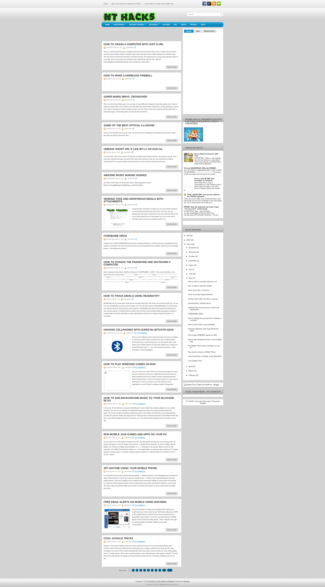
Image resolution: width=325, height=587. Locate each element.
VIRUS (203, 25)
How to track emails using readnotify (132, 296)
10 (164, 570)
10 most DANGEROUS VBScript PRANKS (200, 168)
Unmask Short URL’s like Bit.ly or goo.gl (133, 149)
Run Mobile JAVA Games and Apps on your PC (135, 434)
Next (170, 570)
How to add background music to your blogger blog (139, 399)
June (191, 274)
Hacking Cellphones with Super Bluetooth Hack (139, 329)
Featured (154, 24)
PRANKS (193, 25)
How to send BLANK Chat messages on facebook (204, 179)
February (192, 375)
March (191, 371)
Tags (198, 31)
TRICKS (183, 25)
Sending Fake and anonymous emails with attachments (133, 200)
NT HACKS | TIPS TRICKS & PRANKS (161, 581)
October (192, 256)
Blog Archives (209, 31)
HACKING (166, 25)
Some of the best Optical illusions (129, 125)
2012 (189, 240)
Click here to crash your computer (159, 4)
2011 (189, 244)
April (190, 366)
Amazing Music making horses (125, 175)
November (193, 252)
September (193, 261)
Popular (189, 31)
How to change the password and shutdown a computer (137, 263)
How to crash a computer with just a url (134, 44)
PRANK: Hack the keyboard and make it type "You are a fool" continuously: (201, 208)
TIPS (175, 25)
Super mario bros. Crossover (125, 96)
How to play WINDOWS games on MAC (130, 364)
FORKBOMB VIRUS (115, 236)
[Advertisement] (148, 7)
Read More (171, 67)
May (190, 278)
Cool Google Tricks (118, 538)
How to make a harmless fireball (128, 75)
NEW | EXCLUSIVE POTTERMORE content (126, 4)
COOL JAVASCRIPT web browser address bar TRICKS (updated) (203, 195)
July (190, 269)
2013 (189, 236)
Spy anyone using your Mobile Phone (130, 468)
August (191, 265)
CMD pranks (119, 24)
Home (105, 4)
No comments (142, 333)
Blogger (203, 403)
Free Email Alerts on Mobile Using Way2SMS (135, 502)
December (193, 248)
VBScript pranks (137, 24)
